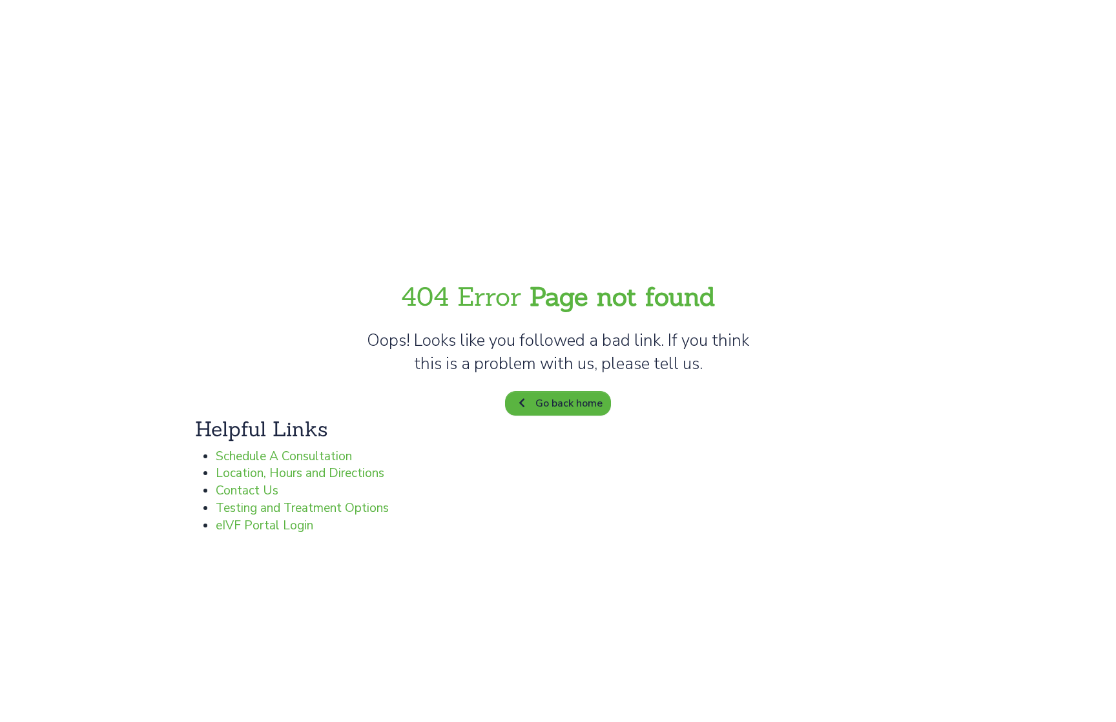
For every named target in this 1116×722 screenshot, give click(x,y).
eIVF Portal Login (264, 525)
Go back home (569, 403)
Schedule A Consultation (284, 456)
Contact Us (247, 490)
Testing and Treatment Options (302, 508)
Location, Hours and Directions (300, 473)
